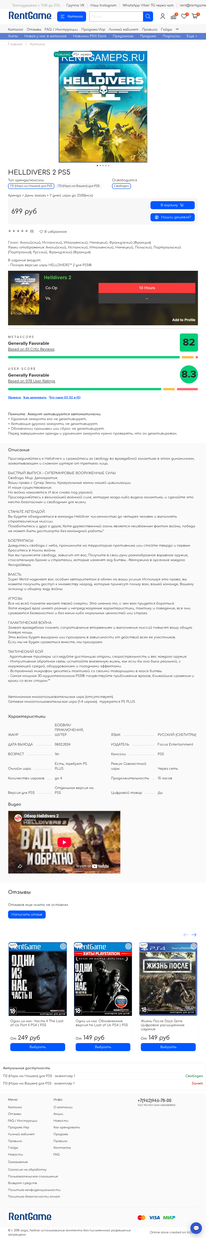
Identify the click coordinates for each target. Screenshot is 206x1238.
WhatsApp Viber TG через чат (148, 5)
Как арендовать (34, 397)
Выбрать (38, 1047)
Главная (15, 44)
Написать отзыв (26, 914)
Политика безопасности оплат (34, 1196)
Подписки (171, 36)
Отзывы (34, 29)
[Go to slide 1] (97, 165)
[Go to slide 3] (103, 165)
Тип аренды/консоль (26, 180)
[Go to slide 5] (108, 165)
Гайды (166, 29)
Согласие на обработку (27, 1169)
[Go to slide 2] (100, 165)
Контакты (62, 1147)
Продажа (148, 36)
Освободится (124, 180)
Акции (58, 1113)
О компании (63, 1107)
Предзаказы (123, 36)
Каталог (75, 16)
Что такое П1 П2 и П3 (64, 397)
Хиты (13, 36)
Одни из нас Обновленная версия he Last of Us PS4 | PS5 (102, 1023)
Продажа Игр (93, 29)
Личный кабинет (123, 29)
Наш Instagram (103, 5)
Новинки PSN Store (89, 36)
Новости (15, 1154)
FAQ (57, 1154)
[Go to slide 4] (105, 165)
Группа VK (75, 5)
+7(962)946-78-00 (154, 1100)
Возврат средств (22, 1183)
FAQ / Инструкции (61, 29)
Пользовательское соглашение (33, 1176)
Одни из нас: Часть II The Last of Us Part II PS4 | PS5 (36, 1023)
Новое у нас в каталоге (45, 36)
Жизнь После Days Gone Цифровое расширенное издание (162, 1025)
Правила (149, 29)
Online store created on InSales (174, 1232)
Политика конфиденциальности (34, 1190)
